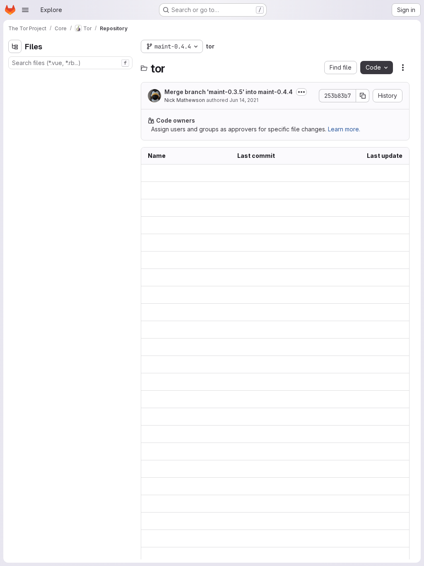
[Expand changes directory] (15, 77)
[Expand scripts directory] (15, 130)
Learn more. (344, 129)
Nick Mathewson (184, 100)
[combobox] (70, 62)
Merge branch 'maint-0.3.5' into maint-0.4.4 (228, 91)
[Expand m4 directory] (15, 117)
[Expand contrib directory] (15, 91)
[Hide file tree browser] (15, 46)
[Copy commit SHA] (362, 95)
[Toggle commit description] (301, 92)
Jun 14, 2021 (243, 100)
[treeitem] (71, 77)
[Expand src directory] (15, 144)
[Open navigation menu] (25, 10)
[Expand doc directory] (15, 104)
